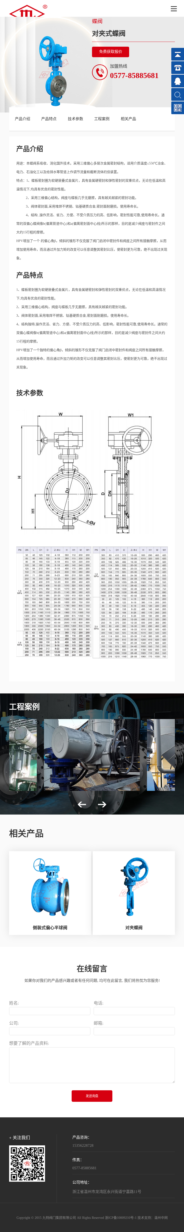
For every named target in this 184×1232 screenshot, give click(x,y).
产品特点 (49, 119)
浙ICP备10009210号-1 (121, 1218)
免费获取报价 (110, 52)
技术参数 (75, 119)
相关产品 (128, 119)
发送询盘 (92, 1096)
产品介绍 (22, 119)
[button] (82, 804)
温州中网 (161, 1218)
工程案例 (101, 119)
